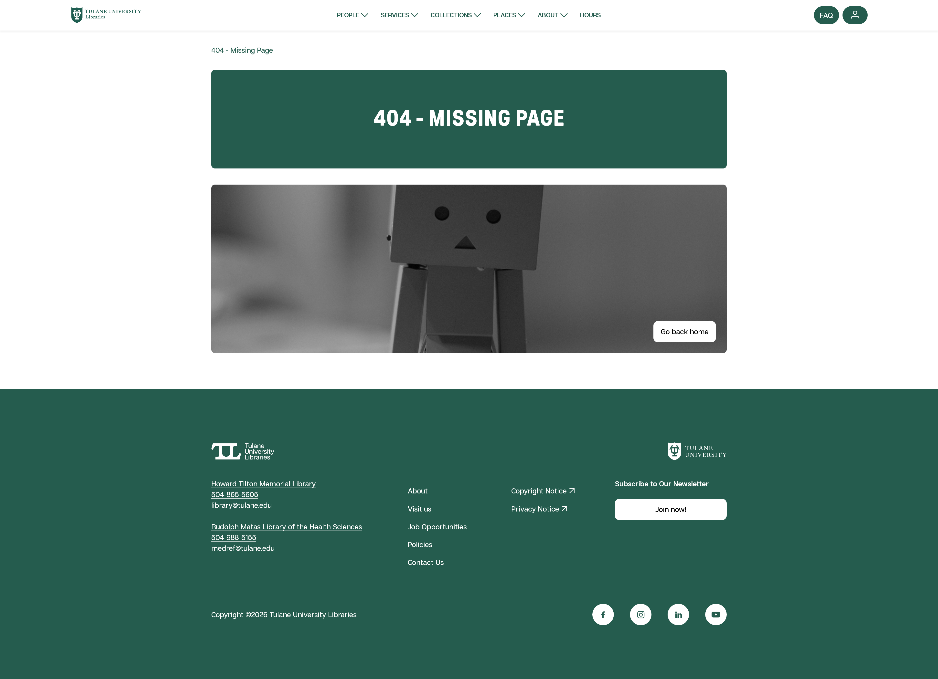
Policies (420, 544)
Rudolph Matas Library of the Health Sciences (286, 526)
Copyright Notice (539, 490)
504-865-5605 (234, 494)
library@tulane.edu (241, 505)
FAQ (826, 17)
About (548, 15)
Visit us (419, 508)
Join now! (670, 509)
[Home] (106, 15)
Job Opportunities (437, 526)
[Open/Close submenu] (364, 15)
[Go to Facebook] (603, 614)
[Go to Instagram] (640, 614)
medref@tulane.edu (243, 548)
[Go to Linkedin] (678, 614)
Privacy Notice (535, 508)
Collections (451, 15)
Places (504, 15)
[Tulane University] (697, 451)
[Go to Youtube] (716, 614)
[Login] (855, 15)
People (348, 15)
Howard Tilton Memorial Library (263, 483)
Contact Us (426, 562)
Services (395, 15)
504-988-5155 (233, 537)
